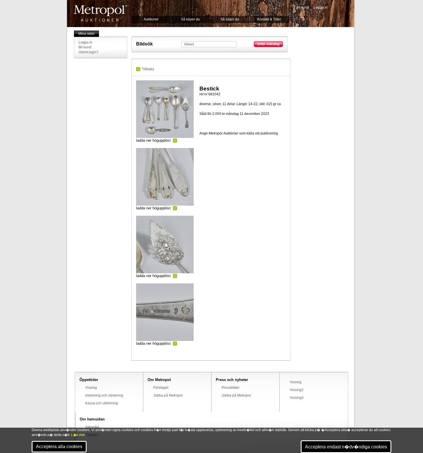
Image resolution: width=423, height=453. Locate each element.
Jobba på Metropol (168, 395)
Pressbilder (230, 388)
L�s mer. (78, 435)
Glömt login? (88, 52)
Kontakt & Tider (269, 19)
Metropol (100, 13)
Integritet (92, 427)
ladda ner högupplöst (153, 140)
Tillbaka (148, 69)
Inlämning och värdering (104, 395)
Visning (91, 388)
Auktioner (151, 19)
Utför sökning (268, 44)
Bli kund (302, 7)
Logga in (320, 7)
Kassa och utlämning (101, 403)
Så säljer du (229, 19)
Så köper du (190, 19)
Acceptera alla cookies (59, 446)
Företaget (160, 388)
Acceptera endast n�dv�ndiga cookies (346, 446)
